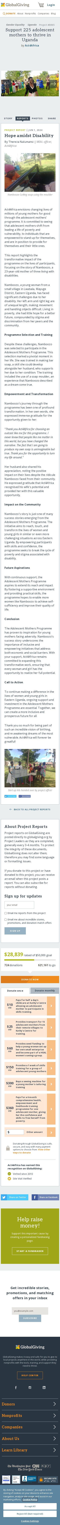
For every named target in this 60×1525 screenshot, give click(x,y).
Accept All (29, 1506)
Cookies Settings (30, 1520)
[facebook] (15, 1387)
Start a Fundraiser (30, 1251)
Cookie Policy (30, 1499)
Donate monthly (45, 990)
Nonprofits (30, 13)
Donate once (15, 990)
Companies (43, 13)
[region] (30, 1505)
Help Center (30, 1375)
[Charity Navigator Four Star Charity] (7, 1479)
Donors (8, 1404)
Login (51, 5)
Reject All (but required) (30, 1513)
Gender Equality (15, 24)
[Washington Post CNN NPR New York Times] (30, 1468)
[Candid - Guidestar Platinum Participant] (17, 1479)
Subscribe (30, 1318)
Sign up (15, 930)
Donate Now (30, 979)
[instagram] (30, 1387)
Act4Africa (32, 45)
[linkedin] (44, 1387)
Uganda (32, 24)
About (20, 13)
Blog (53, 13)
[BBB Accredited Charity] (30, 1479)
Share (52, 118)
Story (8, 118)
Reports (22, 118)
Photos (37, 118)
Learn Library (15, 1450)
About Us (10, 1439)
